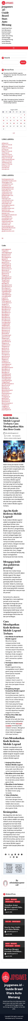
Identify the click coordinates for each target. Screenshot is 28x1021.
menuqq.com (5, 169)
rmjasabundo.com (7, 202)
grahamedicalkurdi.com (8, 227)
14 (17, 120)
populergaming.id (7, 380)
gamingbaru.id (6, 369)
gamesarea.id (6, 356)
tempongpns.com (7, 182)
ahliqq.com (5, 146)
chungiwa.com (6, 206)
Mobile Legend (7, 415)
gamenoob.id (5, 392)
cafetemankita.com (7, 200)
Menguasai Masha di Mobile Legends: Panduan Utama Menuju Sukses (14, 94)
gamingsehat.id (6, 375)
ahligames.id (5, 343)
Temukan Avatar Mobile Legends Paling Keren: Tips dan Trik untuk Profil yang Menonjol (15, 75)
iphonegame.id (6, 288)
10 (3, 120)
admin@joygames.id (12, 909)
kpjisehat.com (6, 210)
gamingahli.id (5, 315)
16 (24, 120)
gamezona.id (5, 353)
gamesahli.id (5, 333)
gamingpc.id (5, 283)
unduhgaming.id (6, 374)
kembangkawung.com (8, 205)
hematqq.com (6, 166)
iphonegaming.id (6, 290)
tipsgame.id (5, 304)
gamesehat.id (6, 401)
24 (3, 126)
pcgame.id (5, 298)
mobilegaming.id (6, 291)
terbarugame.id (6, 301)
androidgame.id (6, 249)
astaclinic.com (6, 224)
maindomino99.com (7, 156)
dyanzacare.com (6, 229)
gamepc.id (5, 259)
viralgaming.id (6, 382)
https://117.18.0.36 (7, 145)
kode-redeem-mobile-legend (13, 438)
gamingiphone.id (6, 277)
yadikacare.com (6, 223)
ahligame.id (5, 359)
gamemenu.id (5, 351)
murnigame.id (5, 354)
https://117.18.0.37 (7, 161)
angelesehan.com (7, 193)
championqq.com (7, 162)
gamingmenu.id (6, 312)
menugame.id (5, 366)
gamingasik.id (5, 314)
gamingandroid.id (7, 285)
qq (2, 238)
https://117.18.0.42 (7, 151)
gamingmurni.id (6, 309)
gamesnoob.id (6, 385)
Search (7, 58)
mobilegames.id (6, 264)
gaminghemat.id (6, 307)
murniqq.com (5, 167)
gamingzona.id (6, 319)
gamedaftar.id (6, 400)
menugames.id (6, 340)
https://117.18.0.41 (7, 154)
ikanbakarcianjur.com (8, 208)
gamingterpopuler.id (7, 383)
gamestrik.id (5, 273)
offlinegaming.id (6, 294)
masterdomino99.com (8, 159)
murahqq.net (5, 153)
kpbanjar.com (5, 213)
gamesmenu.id (6, 327)
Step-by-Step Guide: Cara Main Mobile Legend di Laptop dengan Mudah (15, 81)
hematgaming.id (6, 335)
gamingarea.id (6, 317)
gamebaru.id (5, 395)
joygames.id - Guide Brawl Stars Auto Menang (7, 15)
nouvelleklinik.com (7, 218)
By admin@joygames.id (12, 433)
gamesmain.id (6, 332)
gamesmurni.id (6, 328)
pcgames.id (5, 299)
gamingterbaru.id (7, 286)
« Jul (13, 133)
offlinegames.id (6, 260)
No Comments (16, 435)
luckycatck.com (6, 190)
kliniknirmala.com (7, 216)
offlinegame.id (6, 293)
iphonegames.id (6, 257)
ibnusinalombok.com (8, 226)
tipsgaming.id (5, 280)
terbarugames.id (6, 302)
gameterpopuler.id (7, 403)
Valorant (17, 901)
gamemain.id (5, 348)
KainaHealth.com (7, 219)
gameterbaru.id (6, 272)
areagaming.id (6, 324)
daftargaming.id (6, 377)
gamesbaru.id (6, 388)
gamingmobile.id (6, 278)
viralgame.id (5, 406)
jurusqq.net (5, 149)
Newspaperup (9, 1018)
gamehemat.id (6, 345)
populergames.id (6, 393)
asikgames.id (5, 346)
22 (21, 123)
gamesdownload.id (7, 390)
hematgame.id (6, 362)
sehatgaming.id (6, 379)
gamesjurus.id (6, 330)
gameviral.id (5, 398)
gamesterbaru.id (6, 268)
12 (10, 120)
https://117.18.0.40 (7, 164)
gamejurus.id (5, 349)
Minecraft (13, 899)
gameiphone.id (6, 256)
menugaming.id (6, 322)
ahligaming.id (5, 338)
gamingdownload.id (7, 367)
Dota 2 (7, 899)
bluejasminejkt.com (7, 195)
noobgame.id (5, 404)
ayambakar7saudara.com (9, 181)
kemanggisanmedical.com (9, 215)
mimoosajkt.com (6, 203)
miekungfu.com (6, 198)
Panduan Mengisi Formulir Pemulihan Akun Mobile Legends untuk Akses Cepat (14, 88)
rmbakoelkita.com (7, 192)
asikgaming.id (5, 325)
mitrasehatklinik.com (8, 211)
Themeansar (18, 1018)
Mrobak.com (5, 197)
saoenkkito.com (6, 185)
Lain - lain (8, 921)
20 (14, 123)
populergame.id (6, 409)
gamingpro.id (5, 372)
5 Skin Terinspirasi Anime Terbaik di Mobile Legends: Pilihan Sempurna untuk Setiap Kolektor (14, 101)
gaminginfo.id (6, 306)
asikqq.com (5, 143)
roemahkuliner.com (7, 184)
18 (7, 123)
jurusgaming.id (6, 320)
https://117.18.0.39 (7, 148)
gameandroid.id (6, 254)
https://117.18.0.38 (7, 157)
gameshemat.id (6, 341)
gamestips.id (5, 270)
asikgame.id (5, 361)
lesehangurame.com (8, 179)
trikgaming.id (5, 281)
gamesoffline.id (6, 267)
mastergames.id (6, 364)
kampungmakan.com (8, 189)
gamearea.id (5, 358)
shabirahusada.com (7, 221)
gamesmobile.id (6, 265)
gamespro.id (5, 387)
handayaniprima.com (8, 187)
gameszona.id (6, 336)
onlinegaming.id (6, 296)
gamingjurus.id (6, 311)
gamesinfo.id (5, 262)
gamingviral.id (6, 370)
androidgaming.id (7, 252)
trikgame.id (5, 251)
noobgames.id (6, 396)
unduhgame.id (6, 408)
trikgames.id (5, 275)
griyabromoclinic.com (8, 231)
